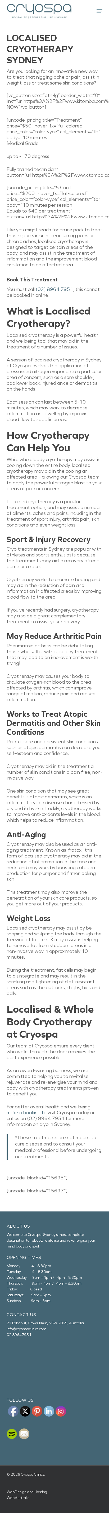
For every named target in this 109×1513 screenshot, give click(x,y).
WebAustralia (18, 1498)
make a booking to (27, 1113)
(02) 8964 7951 (54, 289)
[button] (99, 11)
